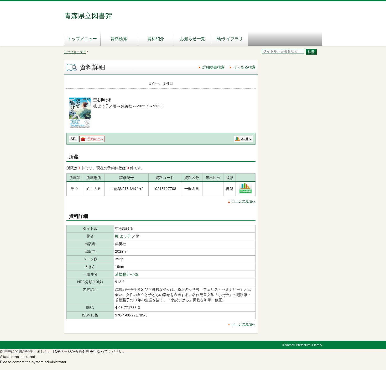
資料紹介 (155, 38)
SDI (73, 139)
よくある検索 (244, 67)
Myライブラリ (229, 38)
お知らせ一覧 (192, 38)
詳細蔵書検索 (213, 67)
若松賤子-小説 (126, 274)
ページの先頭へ (243, 201)
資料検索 (119, 38)
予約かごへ (95, 139)
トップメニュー (82, 38)
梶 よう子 (123, 236)
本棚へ (246, 139)
